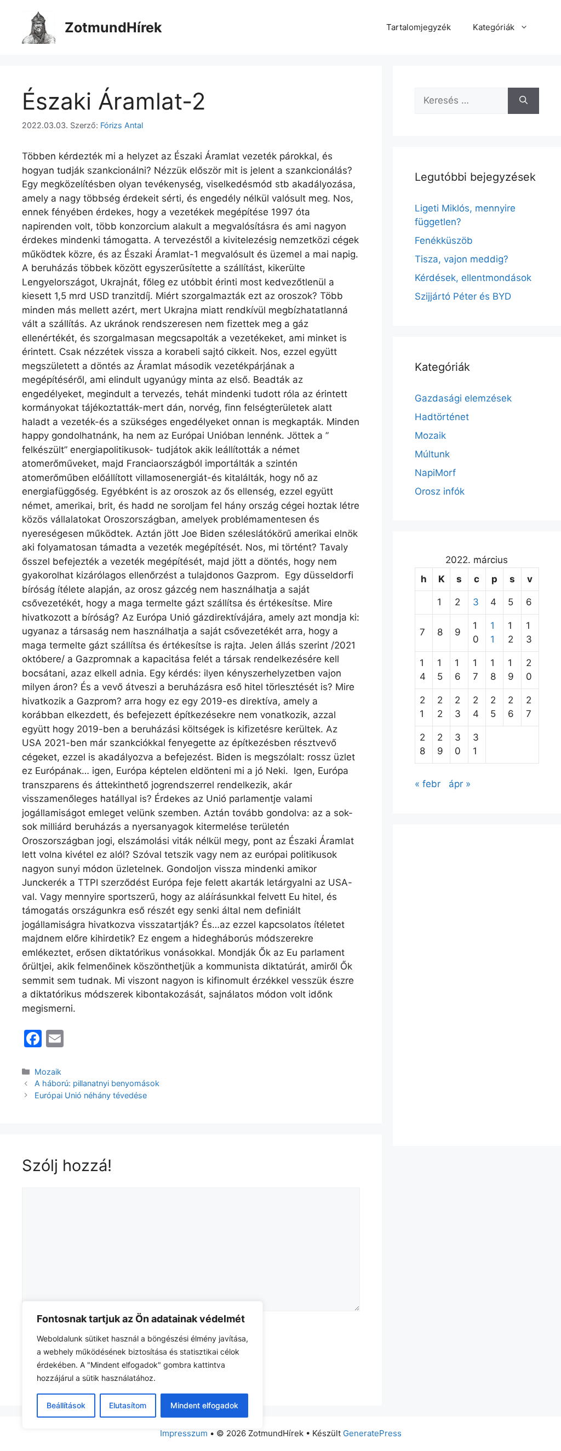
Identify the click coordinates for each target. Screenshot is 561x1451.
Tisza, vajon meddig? (461, 259)
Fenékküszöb (444, 240)
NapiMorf (435, 472)
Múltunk (432, 454)
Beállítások (66, 1405)
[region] (142, 1365)
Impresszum (184, 1433)
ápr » (460, 783)
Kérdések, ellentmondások (473, 277)
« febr (427, 783)
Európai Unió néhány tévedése (91, 1095)
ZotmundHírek (113, 27)
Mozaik (48, 1071)
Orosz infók (440, 491)
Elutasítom (127, 1405)
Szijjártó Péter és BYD (463, 296)
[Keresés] (523, 101)
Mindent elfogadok (204, 1405)
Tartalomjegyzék (418, 27)
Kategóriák (493, 27)
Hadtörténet (442, 416)
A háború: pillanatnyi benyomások (97, 1083)
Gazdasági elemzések (463, 398)
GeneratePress (372, 1433)
